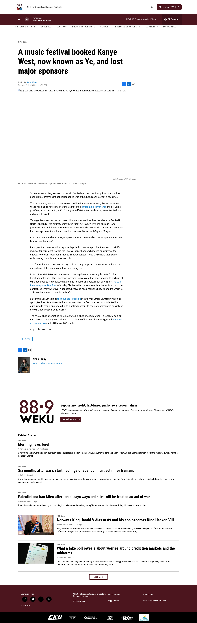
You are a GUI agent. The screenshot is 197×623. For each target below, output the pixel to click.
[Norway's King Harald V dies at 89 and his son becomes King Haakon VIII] (36, 525)
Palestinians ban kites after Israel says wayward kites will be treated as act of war (84, 496)
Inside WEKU (169, 27)
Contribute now (71, 419)
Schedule (46, 27)
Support (105, 27)
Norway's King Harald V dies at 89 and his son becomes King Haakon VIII (115, 520)
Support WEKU (114, 601)
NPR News (22, 42)
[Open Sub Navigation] (17, 31)
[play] (19, 19)
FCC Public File (79, 602)
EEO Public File (114, 595)
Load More (98, 577)
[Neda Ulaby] (24, 365)
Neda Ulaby (32, 82)
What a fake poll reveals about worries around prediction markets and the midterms (116, 550)
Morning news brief (33, 444)
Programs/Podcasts (83, 27)
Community (152, 27)
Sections (62, 27)
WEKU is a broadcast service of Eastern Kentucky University (89, 595)
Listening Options (25, 27)
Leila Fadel (22, 475)
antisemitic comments (94, 206)
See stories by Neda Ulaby (47, 363)
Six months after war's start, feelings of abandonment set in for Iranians (76, 470)
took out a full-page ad (69, 298)
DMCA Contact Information (154, 601)
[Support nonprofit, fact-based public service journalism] (36, 412)
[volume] (27, 19)
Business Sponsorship (127, 27)
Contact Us (148, 595)
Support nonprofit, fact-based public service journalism (98, 405)
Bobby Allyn (61, 558)
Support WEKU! (170, 7)
